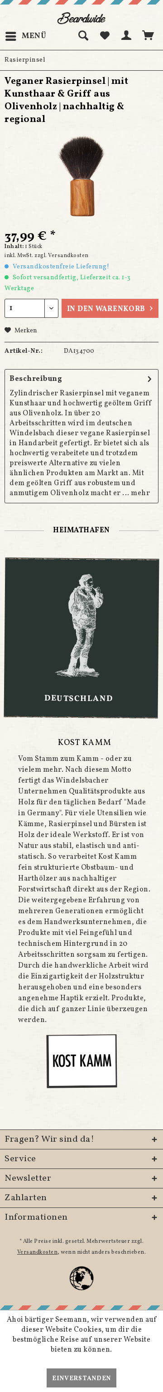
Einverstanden (81, 1378)
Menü (34, 36)
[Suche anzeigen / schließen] (83, 36)
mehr (140, 493)
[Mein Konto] (127, 36)
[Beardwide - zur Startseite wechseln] (81, 18)
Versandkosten (37, 1252)
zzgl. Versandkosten (61, 255)
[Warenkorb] (148, 36)
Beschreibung (36, 379)
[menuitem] (25, 36)
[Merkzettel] (105, 36)
